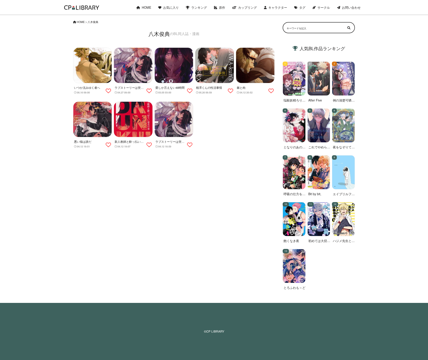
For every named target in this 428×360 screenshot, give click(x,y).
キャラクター (277, 7)
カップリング (247, 7)
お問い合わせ (351, 7)
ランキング (199, 7)
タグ (302, 7)
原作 (222, 7)
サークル (323, 7)
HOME (146, 7)
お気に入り (171, 7)
